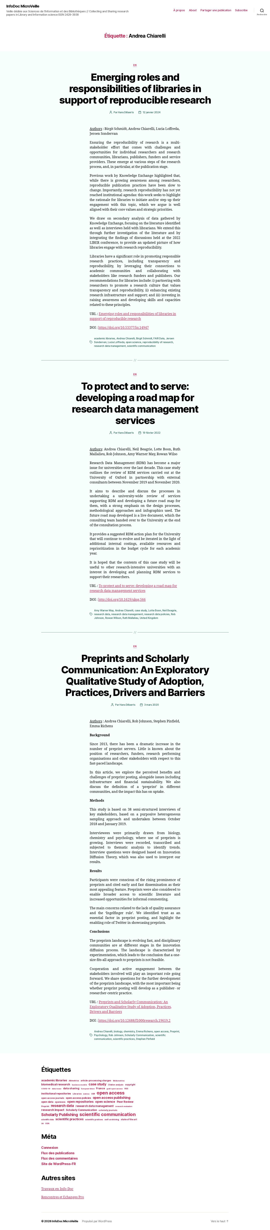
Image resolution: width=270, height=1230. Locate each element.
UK (42, 1123)
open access (161, 1031)
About (193, 10)
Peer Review (125, 1101)
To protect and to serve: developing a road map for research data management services (135, 403)
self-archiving (112, 1119)
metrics (86, 1094)
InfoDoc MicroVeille (22, 6)
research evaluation (123, 1106)
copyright (130, 1084)
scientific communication (141, 345)
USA (47, 1123)
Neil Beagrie (169, 610)
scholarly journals (108, 1110)
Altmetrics (74, 1080)
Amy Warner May (104, 610)
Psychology (100, 1035)
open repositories (80, 1102)
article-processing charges (96, 1080)
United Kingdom (149, 617)
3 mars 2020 (151, 704)
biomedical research (55, 1084)
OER (93, 1094)
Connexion (49, 1148)
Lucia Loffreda (116, 342)
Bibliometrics (119, 1081)
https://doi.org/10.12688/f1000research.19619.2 (134, 1021)
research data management (110, 345)
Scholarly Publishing (59, 1114)
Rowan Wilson (113, 617)
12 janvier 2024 (151, 112)
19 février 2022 (151, 432)
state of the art (129, 1119)
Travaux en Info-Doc (57, 1189)
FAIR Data (159, 338)
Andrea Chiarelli (125, 338)
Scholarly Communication (139, 1035)
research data (102, 614)
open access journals (52, 1098)
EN (135, 65)
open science (133, 342)
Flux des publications (57, 1153)
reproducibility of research (157, 342)
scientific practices (124, 1038)
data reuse (56, 1089)
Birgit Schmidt (144, 338)
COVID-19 (45, 1089)
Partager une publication (215, 10)
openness (60, 1102)
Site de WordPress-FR (58, 1164)
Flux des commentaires (59, 1158)
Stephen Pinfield (145, 1038)
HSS (126, 1089)
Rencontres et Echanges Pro (62, 1197)
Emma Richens (144, 1031)
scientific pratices (94, 1119)
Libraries (77, 1094)
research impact (52, 1109)
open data (47, 1101)
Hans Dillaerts (126, 112)
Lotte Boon (154, 610)
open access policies (78, 1097)
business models (79, 1085)
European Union (87, 1089)
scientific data (47, 1120)
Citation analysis (115, 1085)
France (100, 1088)
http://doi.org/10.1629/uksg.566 (122, 600)
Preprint (174, 1031)
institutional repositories (56, 1093)
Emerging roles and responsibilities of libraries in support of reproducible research (135, 88)
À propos (179, 10)
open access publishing (111, 1098)
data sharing (71, 1088)
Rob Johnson (116, 1035)
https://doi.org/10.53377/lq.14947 (123, 328)
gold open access (115, 1089)
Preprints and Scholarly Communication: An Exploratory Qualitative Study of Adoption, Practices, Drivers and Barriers (135, 675)
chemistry (129, 1031)
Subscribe (241, 10)
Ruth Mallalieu (130, 617)
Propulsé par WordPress (97, 1221)
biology (118, 1031)
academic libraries (104, 338)
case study (141, 610)
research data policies (157, 614)
